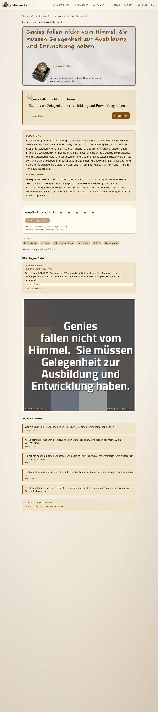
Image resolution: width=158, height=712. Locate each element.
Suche (130, 4)
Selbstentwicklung (63, 243)
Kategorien (82, 4)
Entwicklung (111, 243)
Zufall (144, 4)
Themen (100, 4)
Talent (97, 243)
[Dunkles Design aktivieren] (152, 5)
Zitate (34, 16)
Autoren (116, 4)
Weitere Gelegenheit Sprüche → (38, 249)
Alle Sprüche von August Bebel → (44, 506)
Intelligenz (83, 243)
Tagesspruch (62, 4)
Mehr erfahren (33, 284)
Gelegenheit (30, 243)
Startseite (26, 16)
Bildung (42, 16)
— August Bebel (36, 115)
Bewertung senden (37, 220)
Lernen (45, 243)
